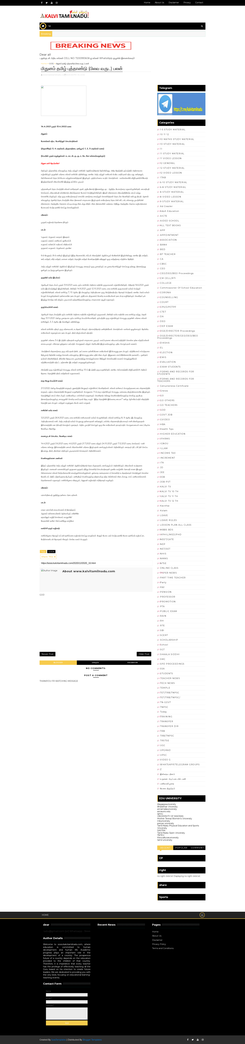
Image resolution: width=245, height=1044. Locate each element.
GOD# (51, 551)
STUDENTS (166, 673)
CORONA (165, 292)
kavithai (165, 505)
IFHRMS (165, 438)
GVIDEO (165, 419)
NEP (162, 544)
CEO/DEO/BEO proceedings (177, 273)
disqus (95, 662)
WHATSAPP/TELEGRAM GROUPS (180, 764)
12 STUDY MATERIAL (172, 168)
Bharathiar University (167, 806)
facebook (132, 662)
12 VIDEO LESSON (171, 173)
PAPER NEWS (168, 573)
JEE (162, 472)
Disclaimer (174, 2)
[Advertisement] (96, 624)
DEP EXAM (166, 326)
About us (159, 2)
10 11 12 (164, 134)
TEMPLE (165, 688)
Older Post (144, 654)
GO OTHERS (167, 400)
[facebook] (42, 3)
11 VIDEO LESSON (171, 158)
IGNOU (164, 443)
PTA (162, 606)
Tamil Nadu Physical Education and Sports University (178, 826)
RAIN (163, 616)
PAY (162, 587)
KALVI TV (165, 486)
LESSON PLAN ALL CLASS (176, 525)
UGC (162, 745)
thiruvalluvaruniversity (168, 837)
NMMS (164, 558)
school (164, 644)
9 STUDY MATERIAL (172, 201)
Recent (165, 847)
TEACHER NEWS (170, 678)
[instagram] (56, 3)
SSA (162, 668)
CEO (162, 268)
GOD (51, 63)
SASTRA (161, 830)
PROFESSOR (167, 597)
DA (162, 316)
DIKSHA (165, 343)
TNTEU (160, 835)
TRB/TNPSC (167, 735)
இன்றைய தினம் (167, 774)
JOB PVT (165, 482)
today (163, 712)
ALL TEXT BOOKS (170, 225)
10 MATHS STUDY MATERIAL (177, 139)
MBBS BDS (166, 529)
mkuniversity (163, 821)
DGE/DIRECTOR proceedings (177, 331)
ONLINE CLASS (169, 568)
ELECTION (166, 352)
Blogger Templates (92, 1039)
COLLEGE (166, 283)
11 (161, 149)
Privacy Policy (159, 944)
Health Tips (167, 429)
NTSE (163, 563)
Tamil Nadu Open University (171, 833)
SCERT (164, 635)
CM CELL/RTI (168, 278)
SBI (162, 630)
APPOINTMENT (169, 235)
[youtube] (51, 3)
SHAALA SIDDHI (170, 654)
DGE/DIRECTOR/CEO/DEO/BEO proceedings (177, 336)
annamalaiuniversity (167, 809)
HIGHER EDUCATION (172, 434)
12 (49, 26)
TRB (162, 731)
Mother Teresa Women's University (174, 818)
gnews (164, 390)
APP (162, 230)
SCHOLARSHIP (169, 640)
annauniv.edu (163, 811)
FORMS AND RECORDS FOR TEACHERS (175, 380)
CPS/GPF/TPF (168, 307)
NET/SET (165, 549)
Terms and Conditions (163, 948)
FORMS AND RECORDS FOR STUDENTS (175, 372)
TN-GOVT (165, 702)
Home (147, 2)
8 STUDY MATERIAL (172, 192)
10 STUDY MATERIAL (172, 144)
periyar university (165, 823)
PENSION (166, 592)
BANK (163, 244)
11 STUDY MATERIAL (172, 153)
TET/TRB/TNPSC (169, 692)
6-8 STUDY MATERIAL (173, 187)
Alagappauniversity (166, 804)
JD (161, 467)
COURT (164, 302)
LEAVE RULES (168, 520)
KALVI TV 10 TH (169, 491)
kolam (164, 510)
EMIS (163, 357)
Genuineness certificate (174, 386)
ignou (160, 813)
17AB (163, 177)
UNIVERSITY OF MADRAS (170, 816)
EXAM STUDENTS (170, 367)
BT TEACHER (168, 254)
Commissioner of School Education (181, 288)
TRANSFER (166, 721)
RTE (162, 625)
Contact (199, 2)
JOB (162, 477)
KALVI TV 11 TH (169, 496)
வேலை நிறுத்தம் (167, 788)
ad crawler (166, 206)
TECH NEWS (167, 683)
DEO (163, 321)
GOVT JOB (166, 414)
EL (161, 347)
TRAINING (166, 716)
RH (162, 620)
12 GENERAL (167, 163)
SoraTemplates (58, 1039)
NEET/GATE (167, 539)
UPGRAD (165, 750)
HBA (162, 424)
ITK (162, 462)
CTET (163, 312)
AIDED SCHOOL (169, 220)
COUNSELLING (169, 297)
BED (162, 249)
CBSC (163, 264)
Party (163, 582)
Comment (197, 847)
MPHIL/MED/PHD (171, 534)
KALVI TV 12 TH (169, 501)
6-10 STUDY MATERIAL (173, 182)
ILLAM (164, 448)
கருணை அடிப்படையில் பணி (173, 779)
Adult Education (169, 211)
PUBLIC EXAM (168, 611)
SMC (162, 659)
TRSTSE (164, 740)
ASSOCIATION (168, 240)
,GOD (82, 75)
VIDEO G (165, 759)
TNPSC (164, 707)
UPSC (163, 755)
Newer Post (47, 654)
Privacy (187, 2)
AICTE (163, 216)
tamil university (164, 840)
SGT (162, 649)
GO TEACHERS (169, 405)
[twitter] (47, 3)
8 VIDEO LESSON (170, 197)
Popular (181, 847)
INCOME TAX (168, 453)
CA (161, 259)
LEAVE (164, 515)
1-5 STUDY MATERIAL (172, 129)
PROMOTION (168, 601)
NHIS (163, 553)
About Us (156, 936)
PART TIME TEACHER (173, 577)
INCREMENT (167, 458)
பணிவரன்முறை (167, 783)
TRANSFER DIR (169, 726)
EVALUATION (168, 362)
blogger (58, 662)
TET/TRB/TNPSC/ (170, 697)
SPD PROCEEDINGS (172, 664)
